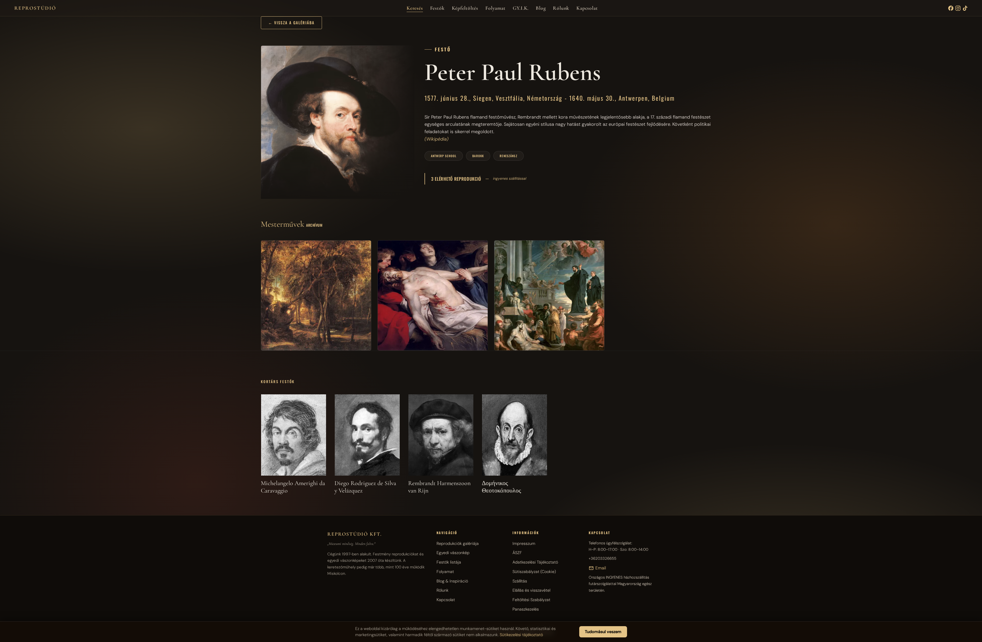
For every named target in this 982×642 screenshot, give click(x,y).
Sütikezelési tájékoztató (521, 634)
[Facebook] (950, 8)
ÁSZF (517, 552)
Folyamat (495, 8)
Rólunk (561, 8)
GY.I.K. (521, 8)
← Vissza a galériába (291, 22)
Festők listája (449, 562)
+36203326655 (602, 558)
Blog (541, 8)
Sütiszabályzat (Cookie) (534, 571)
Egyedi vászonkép (453, 552)
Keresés (415, 8)
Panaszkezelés (525, 609)
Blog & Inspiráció (452, 581)
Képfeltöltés (465, 8)
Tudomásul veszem (603, 631)
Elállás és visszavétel (531, 590)
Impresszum (523, 543)
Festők (437, 8)
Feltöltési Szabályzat (531, 599)
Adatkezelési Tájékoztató (535, 562)
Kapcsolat (587, 8)
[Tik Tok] (965, 8)
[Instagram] (958, 8)
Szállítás (519, 581)
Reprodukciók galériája (458, 543)
